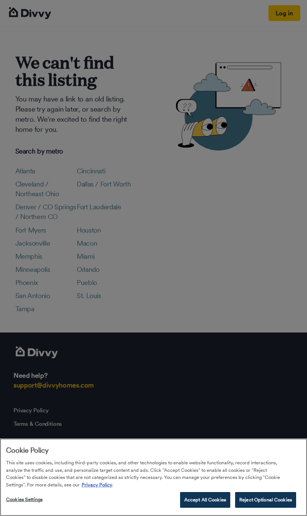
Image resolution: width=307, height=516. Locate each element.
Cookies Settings (24, 499)
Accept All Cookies (205, 500)
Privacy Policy (97, 485)
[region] (153, 477)
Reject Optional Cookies (265, 500)
